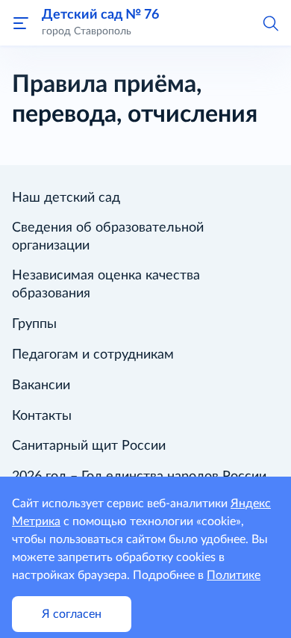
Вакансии (41, 385)
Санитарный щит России (89, 446)
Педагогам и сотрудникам (93, 355)
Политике (233, 575)
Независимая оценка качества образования (106, 284)
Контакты (42, 416)
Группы (34, 324)
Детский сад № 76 (100, 14)
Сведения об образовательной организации (108, 237)
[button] (270, 22)
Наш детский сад (66, 198)
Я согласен (71, 614)
